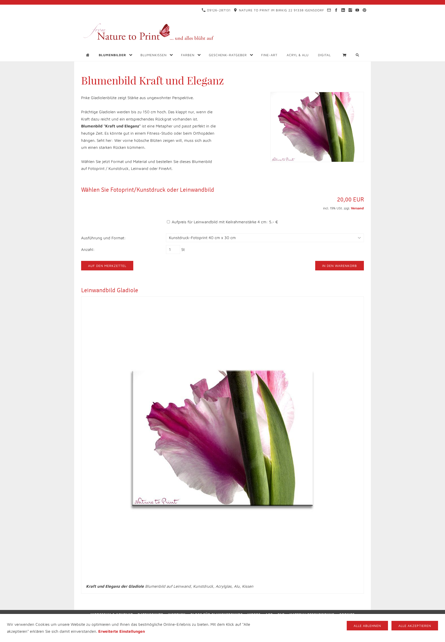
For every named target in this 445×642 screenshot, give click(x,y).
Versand (357, 208)
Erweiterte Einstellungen (121, 631)
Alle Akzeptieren (414, 626)
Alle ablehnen (367, 626)
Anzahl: (88, 249)
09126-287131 (218, 10)
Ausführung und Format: (103, 238)
